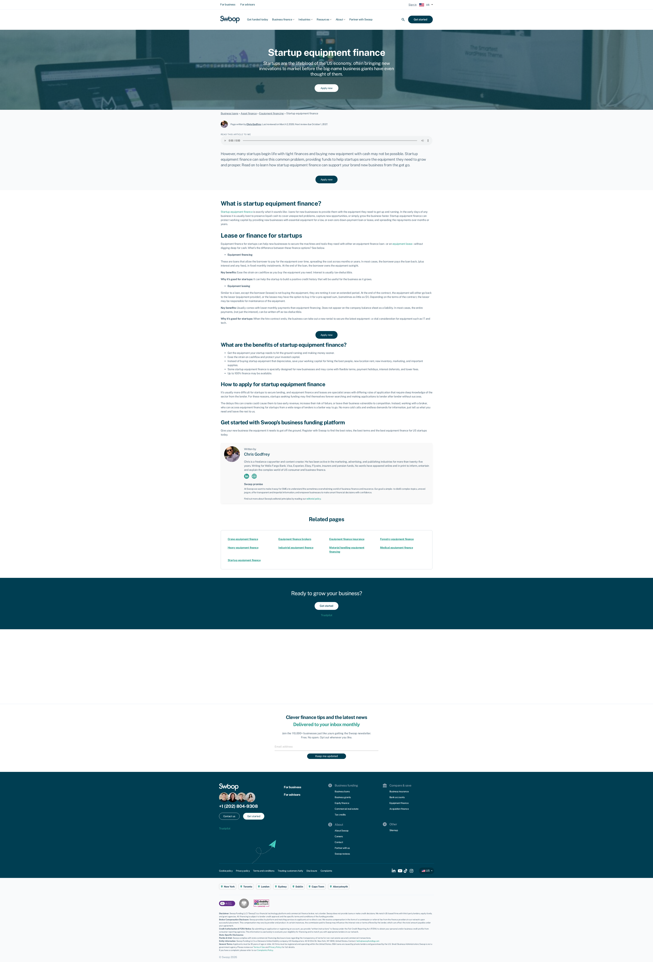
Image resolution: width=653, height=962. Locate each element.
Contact (339, 842)
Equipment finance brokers (294, 539)
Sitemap (393, 830)
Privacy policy (243, 870)
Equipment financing (271, 113)
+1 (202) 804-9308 (238, 806)
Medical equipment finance (396, 547)
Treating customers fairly (290, 870)
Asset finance (249, 113)
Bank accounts (397, 797)
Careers (339, 836)
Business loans (229, 113)
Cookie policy (226, 870)
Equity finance (342, 803)
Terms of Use (259, 947)
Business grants (343, 797)
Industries (304, 19)
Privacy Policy (275, 947)
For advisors (247, 4)
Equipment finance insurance (346, 539)
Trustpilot (326, 615)
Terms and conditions (263, 870)
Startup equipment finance (244, 560)
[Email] (326, 746)
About (339, 19)
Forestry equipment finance (397, 539)
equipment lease (402, 243)
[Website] (254, 476)
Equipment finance (399, 803)
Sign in (412, 4)
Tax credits (340, 814)
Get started (420, 19)
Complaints (326, 870)
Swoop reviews (342, 853)
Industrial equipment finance (295, 547)
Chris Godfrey (253, 124)
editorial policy (313, 498)
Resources (323, 19)
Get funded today (257, 19)
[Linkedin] (246, 476)
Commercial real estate (346, 808)
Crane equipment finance (243, 539)
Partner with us (342, 848)
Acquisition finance (399, 808)
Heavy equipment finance (243, 547)
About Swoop (341, 830)
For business (227, 4)
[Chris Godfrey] (225, 124)
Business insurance (399, 791)
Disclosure (311, 870)
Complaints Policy (265, 950)
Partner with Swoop (360, 19)
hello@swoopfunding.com (367, 941)
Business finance (282, 19)
